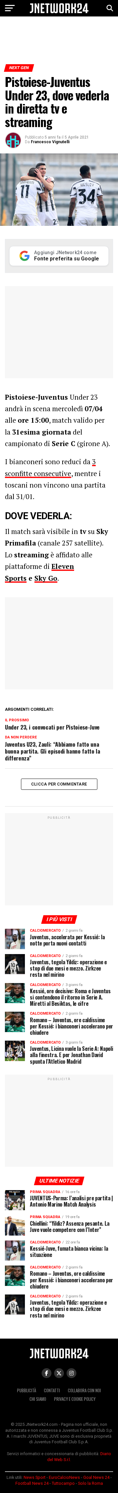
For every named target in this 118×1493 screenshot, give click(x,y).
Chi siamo (38, 1399)
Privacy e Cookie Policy (74, 1399)
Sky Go (45, 578)
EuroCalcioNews (64, 1477)
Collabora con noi (84, 1390)
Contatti (52, 1390)
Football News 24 (32, 1483)
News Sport (35, 1477)
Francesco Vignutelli (50, 142)
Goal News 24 (96, 1477)
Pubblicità (26, 1390)
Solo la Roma (90, 1483)
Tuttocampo (63, 1483)
